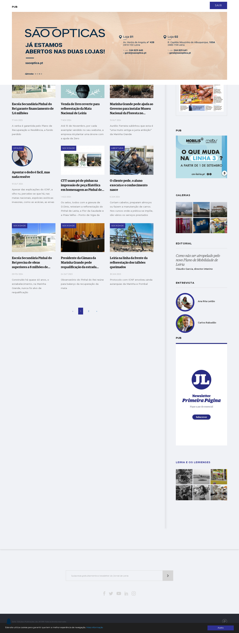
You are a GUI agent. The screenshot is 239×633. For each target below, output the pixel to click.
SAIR (218, 5)
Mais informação (94, 627)
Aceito (221, 628)
